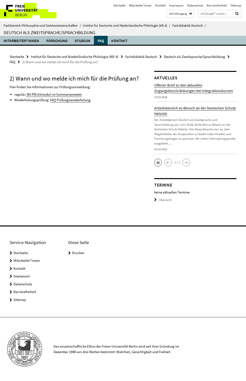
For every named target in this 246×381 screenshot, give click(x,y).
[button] (158, 162)
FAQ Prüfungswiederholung (70, 100)
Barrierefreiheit (217, 5)
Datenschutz (195, 5)
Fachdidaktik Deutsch (189, 25)
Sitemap (235, 5)
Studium (82, 40)
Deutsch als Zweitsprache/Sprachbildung (49, 32)
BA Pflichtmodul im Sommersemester (54, 94)
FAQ (101, 40)
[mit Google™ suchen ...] (237, 13)
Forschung (57, 40)
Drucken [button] (78, 252)
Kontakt (160, 5)
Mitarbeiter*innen (140, 5)
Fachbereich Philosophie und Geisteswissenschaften (42, 25)
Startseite (119, 5)
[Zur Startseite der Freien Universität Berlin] (32, 10)
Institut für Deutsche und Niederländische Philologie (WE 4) (126, 25)
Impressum (176, 5)
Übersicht (165, 200)
